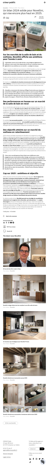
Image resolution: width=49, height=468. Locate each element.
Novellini (5, 8)
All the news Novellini (10, 423)
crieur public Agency (9, 3)
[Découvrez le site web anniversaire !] (42, 461)
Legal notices (7, 457)
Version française (8, 453)
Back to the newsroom (11, 216)
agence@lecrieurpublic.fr (10, 450)
